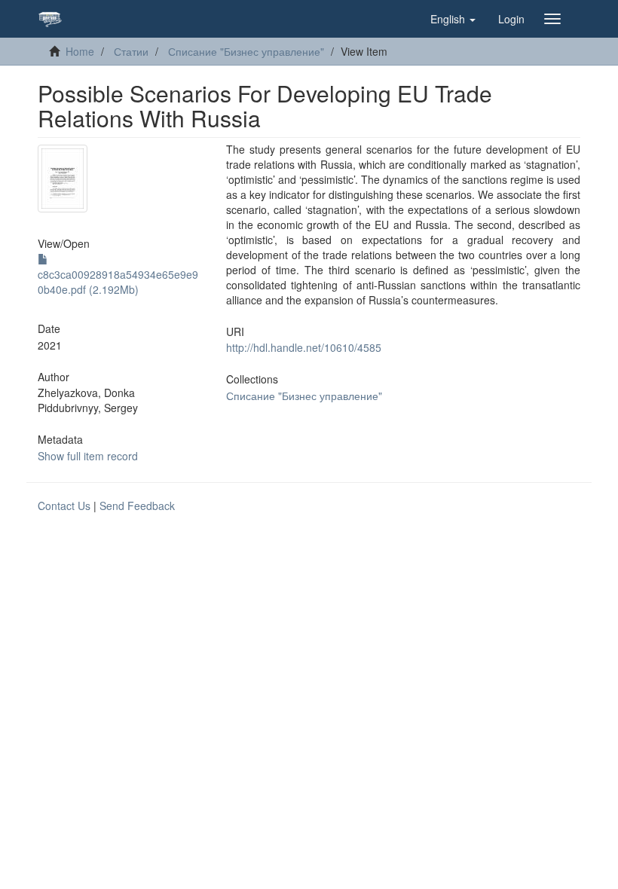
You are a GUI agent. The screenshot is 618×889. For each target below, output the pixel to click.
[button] (453, 19)
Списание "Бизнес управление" (246, 51)
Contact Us (64, 505)
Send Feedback (137, 505)
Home (80, 51)
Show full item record (88, 455)
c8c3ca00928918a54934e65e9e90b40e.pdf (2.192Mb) (118, 282)
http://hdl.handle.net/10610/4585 (303, 347)
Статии (131, 51)
